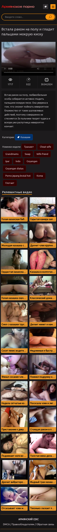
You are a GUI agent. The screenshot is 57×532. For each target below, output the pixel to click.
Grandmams (12, 154)
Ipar (7, 161)
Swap (27, 154)
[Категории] (53, 6)
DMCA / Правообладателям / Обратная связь (28, 524)
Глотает (9, 183)
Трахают (29, 146)
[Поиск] (50, 17)
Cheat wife (45, 146)
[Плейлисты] (45, 6)
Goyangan (32, 161)
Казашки (25, 137)
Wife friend (42, 154)
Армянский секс (28, 519)
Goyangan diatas (14, 168)
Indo (18, 161)
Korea (40, 175)
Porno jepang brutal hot (18, 175)
